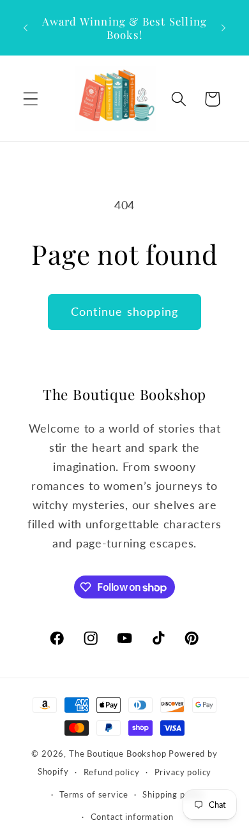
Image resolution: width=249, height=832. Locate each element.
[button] (31, 99)
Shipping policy (173, 794)
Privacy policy (183, 772)
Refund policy (112, 772)
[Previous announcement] (25, 28)
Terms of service (93, 794)
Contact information (132, 817)
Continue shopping (124, 311)
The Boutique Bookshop (118, 753)
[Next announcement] (223, 28)
